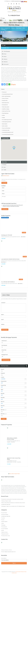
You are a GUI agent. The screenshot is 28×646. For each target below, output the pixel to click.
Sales (3, 523)
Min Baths (3, 397)
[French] (23, 1)
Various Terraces (5, 98)
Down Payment (4, 345)
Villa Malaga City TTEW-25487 (6, 235)
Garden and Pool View (6, 111)
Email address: (4, 558)
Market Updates (4, 521)
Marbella (13, 28)
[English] (22, 1)
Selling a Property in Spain (6, 500)
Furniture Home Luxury (6, 535)
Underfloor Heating (5, 109)
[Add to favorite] (1, 32)
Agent (2, 389)
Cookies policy (14, 572)
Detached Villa (4, 100)
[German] (25, 1)
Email (2, 319)
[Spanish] (26, 1)
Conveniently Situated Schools (7, 134)
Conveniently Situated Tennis (7, 94)
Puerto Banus (18, 28)
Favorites (10, 6)
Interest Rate (4, 349)
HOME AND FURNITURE (6, 504)
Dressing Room (5, 104)
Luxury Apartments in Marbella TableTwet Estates (10, 259)
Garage (3, 117)
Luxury (3, 519)
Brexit (3, 530)
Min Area (3, 409)
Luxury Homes (4, 512)
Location (2, 377)
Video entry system (5, 106)
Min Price (2, 401)
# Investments (4, 526)
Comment (3, 302)
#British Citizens (5, 532)
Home (2, 28)
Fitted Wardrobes (5, 113)
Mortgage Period (5, 354)
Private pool (4, 92)
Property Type (3, 385)
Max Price (2, 405)
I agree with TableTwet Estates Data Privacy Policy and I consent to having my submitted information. (13, 206)
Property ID (3, 373)
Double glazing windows (6, 121)
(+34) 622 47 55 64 (15, 15)
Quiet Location (5, 125)
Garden (3, 115)
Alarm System (4, 123)
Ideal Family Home (5, 102)
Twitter (4, 167)
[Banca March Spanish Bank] (14, 473)
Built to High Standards (6, 96)
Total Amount (4, 340)
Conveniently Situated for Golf (7, 132)
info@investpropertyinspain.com (17, 1)
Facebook (4, 164)
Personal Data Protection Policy (20, 571)
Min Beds (2, 393)
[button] (15, 149)
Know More (4, 182)
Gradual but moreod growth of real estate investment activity (12, 499)
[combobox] (13, 379)
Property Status (3, 381)
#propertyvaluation (5, 533)
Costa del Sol (7, 28)
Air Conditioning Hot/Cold (7, 119)
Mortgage (3, 525)
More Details (23, 236)
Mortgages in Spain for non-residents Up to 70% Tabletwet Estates (13, 506)
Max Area (4, 413)
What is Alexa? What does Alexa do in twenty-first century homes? (13, 502)
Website (2, 324)
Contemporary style (5, 130)
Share (13, 84)
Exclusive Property (5, 514)
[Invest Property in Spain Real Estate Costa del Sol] (14, 9)
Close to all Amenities (6, 128)
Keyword (2, 369)
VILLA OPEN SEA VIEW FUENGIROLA (8, 281)
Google (5, 169)
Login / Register (17, 6)
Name (2, 314)
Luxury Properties (5, 528)
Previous (1, 36)
